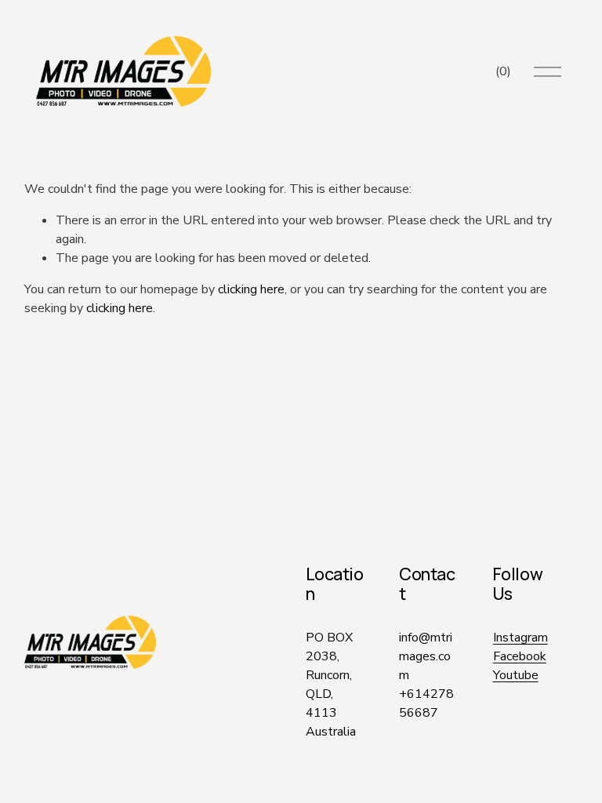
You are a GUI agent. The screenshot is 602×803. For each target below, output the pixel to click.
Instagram (520, 637)
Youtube (516, 675)
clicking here (251, 289)
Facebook (519, 656)
